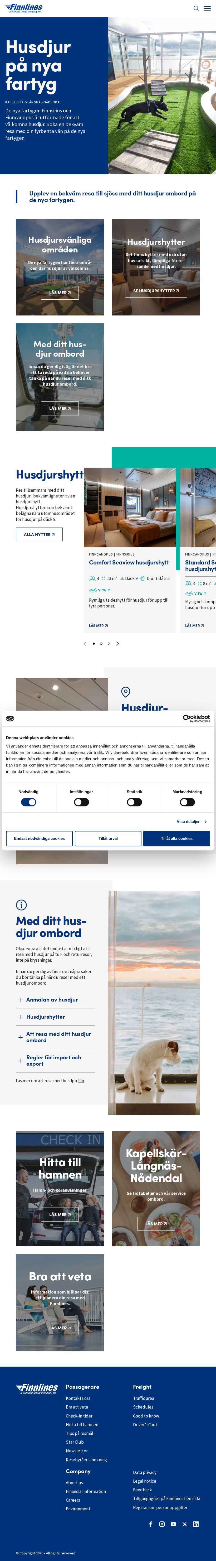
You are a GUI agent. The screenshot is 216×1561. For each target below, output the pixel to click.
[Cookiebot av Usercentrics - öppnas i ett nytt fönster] (187, 718)
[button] (196, 8)
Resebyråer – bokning (86, 1460)
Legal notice (144, 1481)
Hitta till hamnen (82, 1425)
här (81, 1081)
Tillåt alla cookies (177, 838)
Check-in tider (79, 1416)
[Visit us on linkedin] (196, 1524)
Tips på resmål (79, 1433)
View (102, 590)
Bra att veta (77, 1407)
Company (78, 1471)
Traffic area (143, 1398)
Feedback (142, 1490)
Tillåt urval (108, 838)
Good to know (146, 1416)
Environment (78, 1509)
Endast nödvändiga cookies (39, 838)
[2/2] (101, 644)
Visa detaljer (188, 821)
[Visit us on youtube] (173, 1524)
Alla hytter (37, 534)
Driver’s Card (145, 1425)
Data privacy (144, 1472)
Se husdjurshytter (154, 290)
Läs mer (58, 292)
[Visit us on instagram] (162, 1524)
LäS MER (58, 1327)
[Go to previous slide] (85, 643)
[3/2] (109, 644)
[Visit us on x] (184, 1524)
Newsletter (77, 1451)
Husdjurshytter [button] (45, 1016)
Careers (73, 1500)
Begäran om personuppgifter (160, 1507)
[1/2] (94, 644)
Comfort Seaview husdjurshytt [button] (129, 562)
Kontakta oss (78, 1398)
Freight (142, 1387)
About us (74, 1483)
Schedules (143, 1407)
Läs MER (58, 1214)
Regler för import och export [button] (53, 1060)
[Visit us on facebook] (150, 1524)
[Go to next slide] (117, 643)
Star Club (75, 1442)
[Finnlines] (23, 8)
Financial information (86, 1491)
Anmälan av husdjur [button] (52, 999)
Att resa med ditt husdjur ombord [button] (58, 1037)
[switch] (81, 802)
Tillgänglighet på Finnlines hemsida (166, 1498)
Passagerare (82, 1387)
